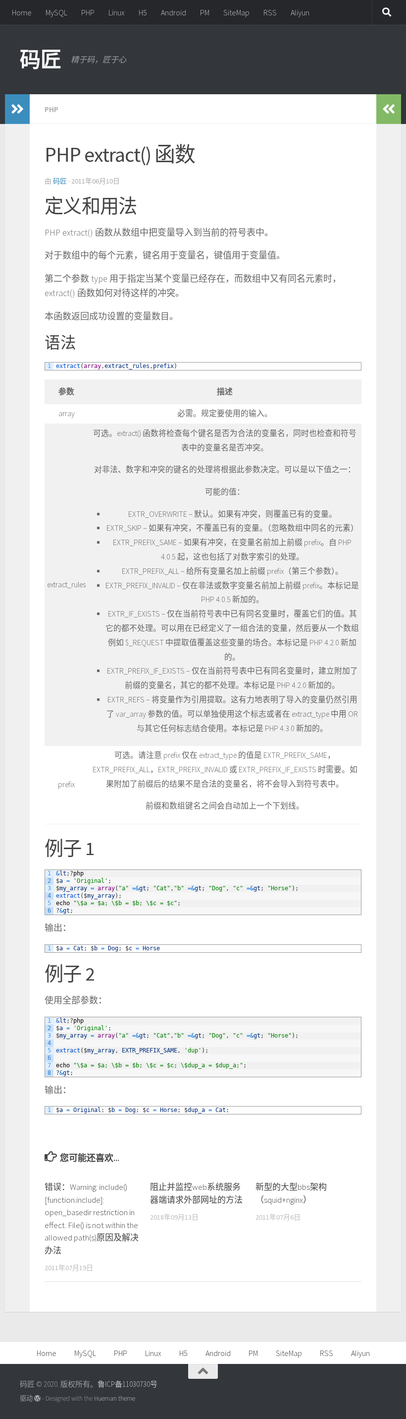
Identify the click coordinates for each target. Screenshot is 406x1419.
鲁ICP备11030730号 (127, 1384)
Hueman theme (114, 1398)
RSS (270, 12)
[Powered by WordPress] (37, 1398)
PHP (88, 12)
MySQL (56, 12)
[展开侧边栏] (17, 109)
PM (204, 12)
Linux (116, 12)
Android (173, 12)
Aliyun (300, 12)
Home (22, 12)
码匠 (40, 59)
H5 (143, 12)
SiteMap (236, 12)
